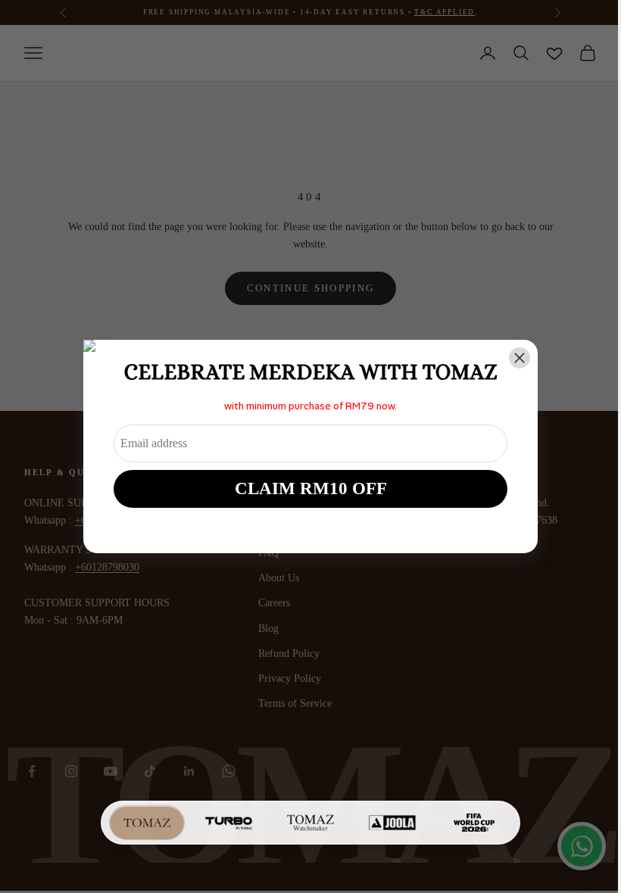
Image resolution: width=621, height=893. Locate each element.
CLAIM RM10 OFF (311, 488)
